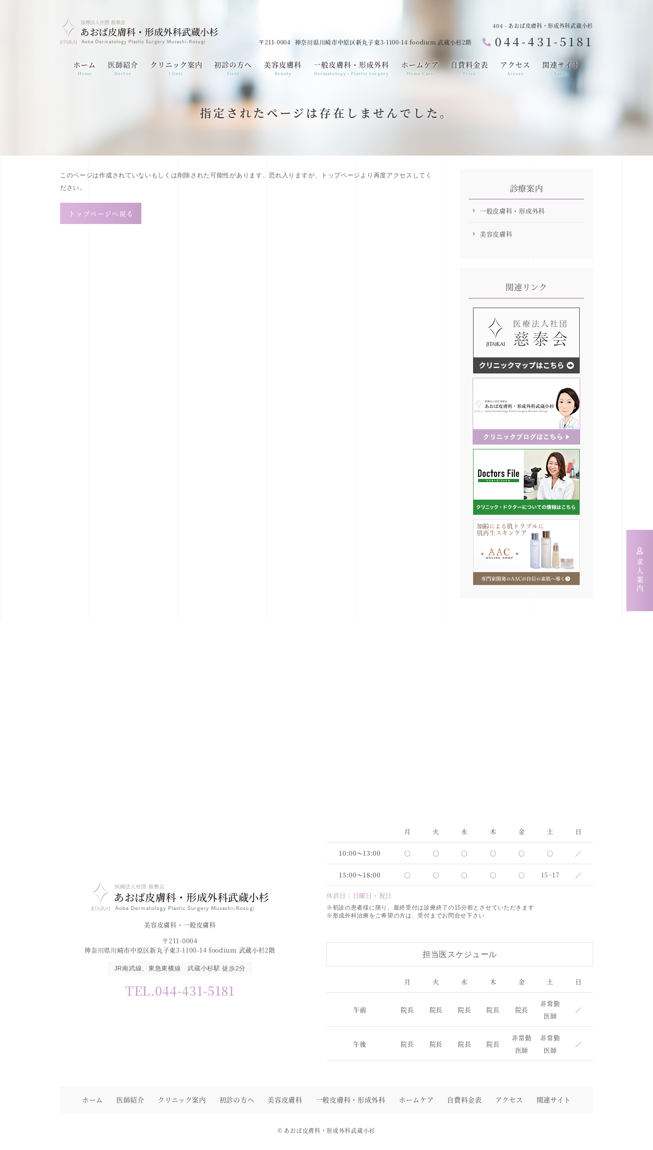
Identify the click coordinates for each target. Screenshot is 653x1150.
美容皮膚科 (283, 68)
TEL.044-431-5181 (180, 990)
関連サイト (561, 68)
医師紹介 (123, 68)
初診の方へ (233, 68)
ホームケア (420, 68)
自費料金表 (469, 68)
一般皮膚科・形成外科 (351, 68)
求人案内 (640, 576)
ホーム (84, 68)
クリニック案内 (176, 68)
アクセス (515, 68)
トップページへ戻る (101, 213)
